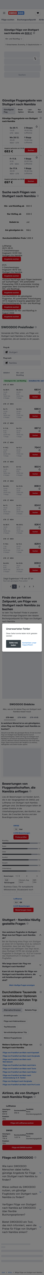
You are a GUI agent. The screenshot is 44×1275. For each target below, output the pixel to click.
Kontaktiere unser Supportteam (29, 644)
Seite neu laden (13, 643)
